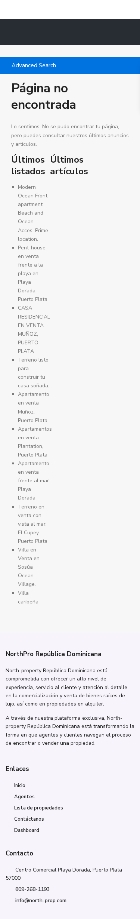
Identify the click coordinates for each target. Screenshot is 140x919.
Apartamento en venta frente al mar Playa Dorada (33, 480)
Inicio (19, 785)
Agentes (24, 796)
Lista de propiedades (38, 808)
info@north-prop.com (40, 900)
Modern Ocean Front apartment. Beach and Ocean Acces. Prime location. (33, 213)
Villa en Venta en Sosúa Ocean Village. (29, 567)
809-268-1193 (32, 889)
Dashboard (26, 830)
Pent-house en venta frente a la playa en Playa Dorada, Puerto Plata (32, 273)
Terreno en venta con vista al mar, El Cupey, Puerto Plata (32, 524)
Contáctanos (29, 819)
